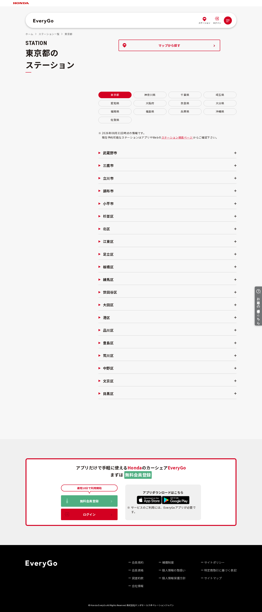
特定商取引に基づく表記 (220, 570)
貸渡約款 (137, 578)
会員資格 (137, 570)
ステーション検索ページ (177, 137)
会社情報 (137, 586)
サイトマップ (213, 578)
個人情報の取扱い (173, 570)
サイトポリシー (214, 562)
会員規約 (137, 562)
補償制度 (168, 562)
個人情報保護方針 (173, 578)
